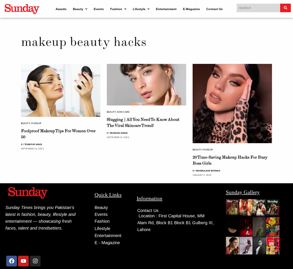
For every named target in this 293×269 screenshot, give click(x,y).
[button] (80, 9)
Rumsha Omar (119, 133)
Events (99, 9)
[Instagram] (35, 261)
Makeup (36, 123)
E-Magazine (191, 9)
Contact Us (214, 9)
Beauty (78, 9)
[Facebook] (11, 261)
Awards (61, 9)
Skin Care (123, 111)
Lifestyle (139, 9)
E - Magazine (107, 242)
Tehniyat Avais (33, 144)
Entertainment (166, 9)
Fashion (116, 9)
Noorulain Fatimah (208, 170)
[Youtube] (23, 261)
